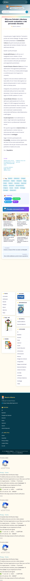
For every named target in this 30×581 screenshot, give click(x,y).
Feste (18, 340)
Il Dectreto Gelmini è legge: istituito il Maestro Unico (8, 169)
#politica (5, 185)
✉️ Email (15, 201)
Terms (7, 472)
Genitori (19, 343)
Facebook (9, 198)
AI (17, 332)
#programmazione (20, 185)
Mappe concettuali (21, 364)
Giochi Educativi (21, 348)
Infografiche (20, 361)
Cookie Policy (5, 443)
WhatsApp (17, 198)
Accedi (3, 446)
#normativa (17, 183)
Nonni (4, 307)
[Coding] (8, 345)
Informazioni (20, 353)
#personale (23, 183)
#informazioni (6, 180)
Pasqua (4, 304)
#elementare (16, 178)
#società (16, 188)
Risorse (19, 356)
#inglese (13, 180)
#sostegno (5, 190)
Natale (4, 301)
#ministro (11, 183)
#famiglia (23, 178)
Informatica (20, 351)
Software (19, 375)
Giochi (18, 345)
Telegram (9, 201)
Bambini (19, 334)
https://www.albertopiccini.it (10, 403)
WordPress (20, 452)
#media (5, 183)
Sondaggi (19, 381)
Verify (1, 496)
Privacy (2, 472)
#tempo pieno (13, 190)
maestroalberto (21, 321)
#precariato (11, 185)
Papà (4, 312)
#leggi (24, 180)
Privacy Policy (5, 440)
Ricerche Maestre (21, 324)
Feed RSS (4, 438)
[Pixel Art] (8, 325)
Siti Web (19, 373)
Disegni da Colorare (22, 359)
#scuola (11, 188)
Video (18, 383)
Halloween (5, 299)
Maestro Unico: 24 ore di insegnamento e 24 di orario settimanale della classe (9, 163)
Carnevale (5, 296)
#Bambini (10, 178)
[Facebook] (23, 297)
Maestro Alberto (16, 6)
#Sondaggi (22, 188)
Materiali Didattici (21, 367)
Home (3, 435)
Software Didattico (22, 378)
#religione (5, 188)
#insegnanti (19, 180)
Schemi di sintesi (21, 369)
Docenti (19, 337)
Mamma (5, 310)
